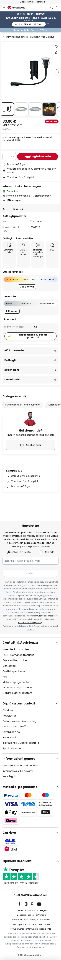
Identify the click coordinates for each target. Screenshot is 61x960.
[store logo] (18, 7)
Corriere (9, 832)
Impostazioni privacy (25, 910)
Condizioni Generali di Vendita (31, 915)
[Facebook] (21, 904)
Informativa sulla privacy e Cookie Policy (31, 919)
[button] (7, 109)
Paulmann (36, 221)
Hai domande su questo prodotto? (33, 336)
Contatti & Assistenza (20, 642)
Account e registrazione (17, 687)
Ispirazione (9, 743)
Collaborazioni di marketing (19, 721)
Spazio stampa (12, 748)
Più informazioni (15, 350)
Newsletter (9, 715)
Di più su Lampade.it (19, 703)
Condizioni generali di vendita (20, 765)
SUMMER (28, 24)
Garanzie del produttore (17, 693)
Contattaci (9, 666)
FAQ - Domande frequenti (18, 655)
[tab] (30, 667)
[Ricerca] (51, 7)
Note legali (9, 776)
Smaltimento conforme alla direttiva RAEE (31, 929)
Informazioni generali (20, 758)
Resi (5, 676)
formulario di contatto (44, 615)
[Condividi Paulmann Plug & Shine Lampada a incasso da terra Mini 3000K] (56, 52)
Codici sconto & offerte (17, 726)
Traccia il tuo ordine (15, 660)
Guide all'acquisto (28, 743)
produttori (30, 629)
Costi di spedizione (14, 671)
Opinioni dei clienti (18, 861)
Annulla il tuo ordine (16, 649)
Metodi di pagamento (16, 682)
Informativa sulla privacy (30, 622)
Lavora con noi (11, 732)
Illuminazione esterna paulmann (22, 404)
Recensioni (11, 370)
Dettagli (10, 360)
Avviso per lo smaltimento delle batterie (31, 924)
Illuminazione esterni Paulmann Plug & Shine (30, 36)
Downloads (12, 379)
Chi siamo (8, 710)
